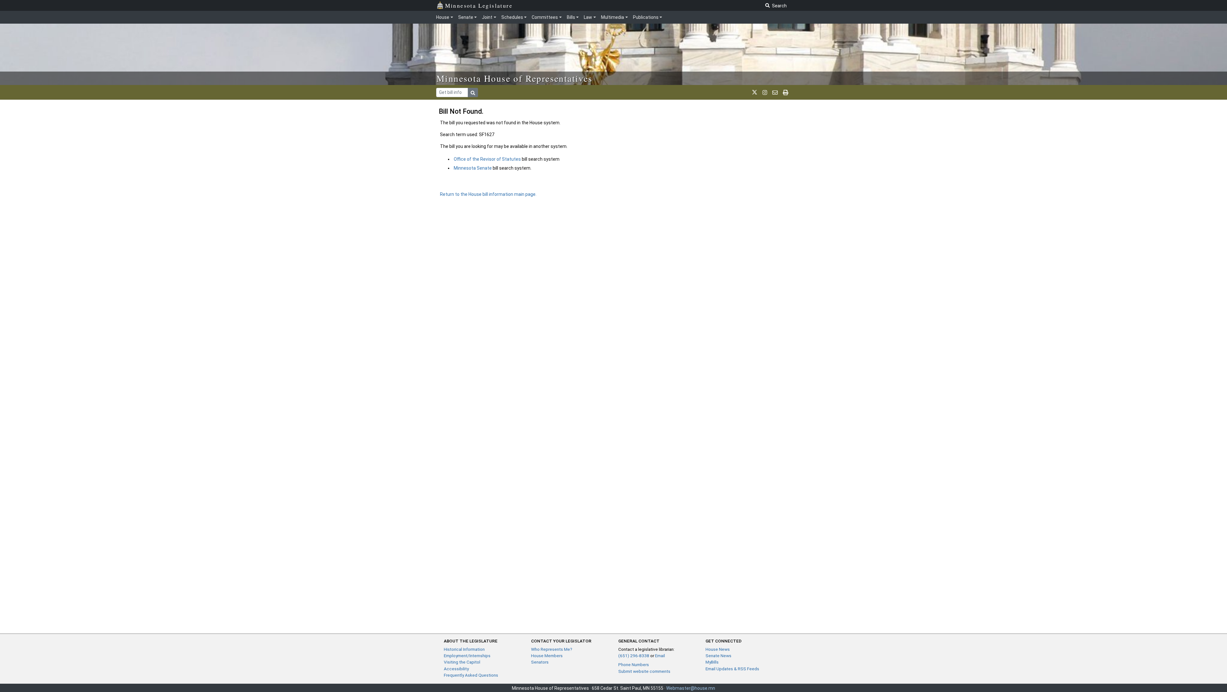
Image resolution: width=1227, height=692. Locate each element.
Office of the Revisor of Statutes (488, 159)
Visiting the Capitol (462, 662)
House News (718, 649)
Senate (465, 17)
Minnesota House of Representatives (514, 78)
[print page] (785, 92)
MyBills (712, 662)
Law (588, 17)
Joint (487, 17)
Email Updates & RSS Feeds (732, 668)
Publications (646, 17)
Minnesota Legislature (479, 5)
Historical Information (464, 649)
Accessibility (456, 668)
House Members (547, 655)
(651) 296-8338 (633, 655)
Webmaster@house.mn (690, 688)
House (442, 17)
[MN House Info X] (754, 92)
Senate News (718, 655)
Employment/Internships (467, 655)
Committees (545, 17)
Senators (540, 662)
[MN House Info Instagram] (765, 92)
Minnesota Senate (473, 168)
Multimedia (612, 17)
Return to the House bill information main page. (488, 194)
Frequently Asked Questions (471, 675)
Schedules (512, 17)
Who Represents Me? (551, 649)
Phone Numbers (633, 664)
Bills (571, 17)
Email (660, 655)
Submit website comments (644, 671)
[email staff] (775, 92)
